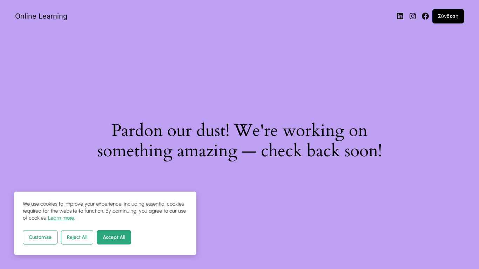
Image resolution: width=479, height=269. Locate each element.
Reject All (77, 237)
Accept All (114, 237)
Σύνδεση (448, 16)
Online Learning (41, 16)
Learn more (61, 218)
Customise (40, 237)
